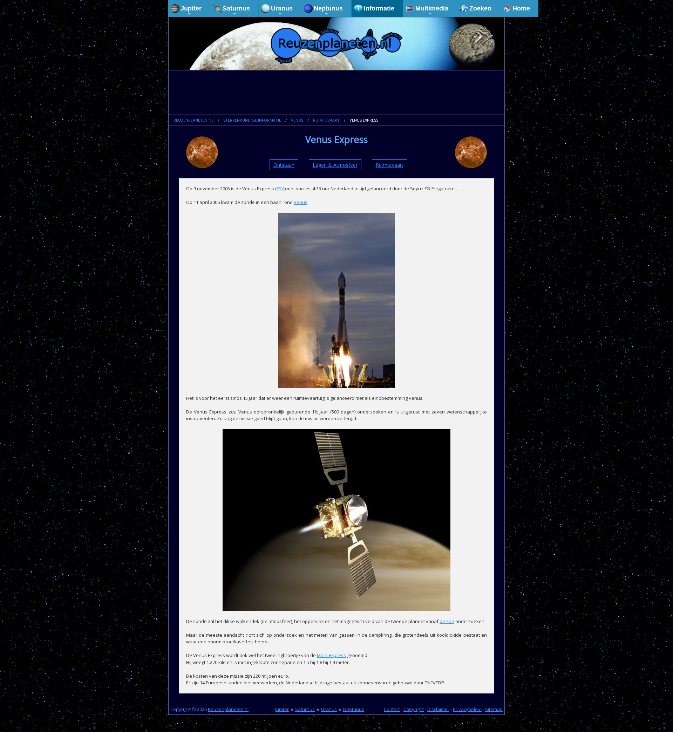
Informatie (379, 8)
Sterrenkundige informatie (252, 120)
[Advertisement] (336, 93)
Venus (297, 120)
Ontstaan (283, 165)
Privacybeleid (467, 709)
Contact (392, 709)
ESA (281, 188)
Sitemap (494, 709)
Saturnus (236, 8)
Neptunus (328, 8)
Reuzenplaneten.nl (193, 120)
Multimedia (431, 8)
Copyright (413, 709)
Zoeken (480, 8)
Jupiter (191, 8)
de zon (447, 621)
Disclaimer (438, 709)
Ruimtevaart (326, 120)
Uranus (282, 8)
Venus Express (363, 120)
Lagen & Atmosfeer (335, 165)
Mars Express (331, 655)
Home (521, 8)
